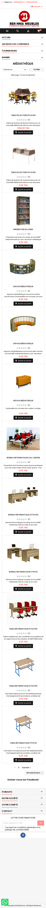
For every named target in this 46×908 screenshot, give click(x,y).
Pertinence (15, 69)
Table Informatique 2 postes (23, 686)
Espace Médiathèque (23, 286)
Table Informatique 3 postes (23, 629)
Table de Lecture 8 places (23, 115)
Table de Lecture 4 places (23, 172)
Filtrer (37, 69)
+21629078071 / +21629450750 (25, 2)
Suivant (26, 767)
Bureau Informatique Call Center (23, 457)
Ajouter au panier (23, 132)
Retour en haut (35, 773)
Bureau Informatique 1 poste (23, 571)
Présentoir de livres (23, 229)
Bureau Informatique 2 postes (23, 514)
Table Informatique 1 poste (23, 743)
